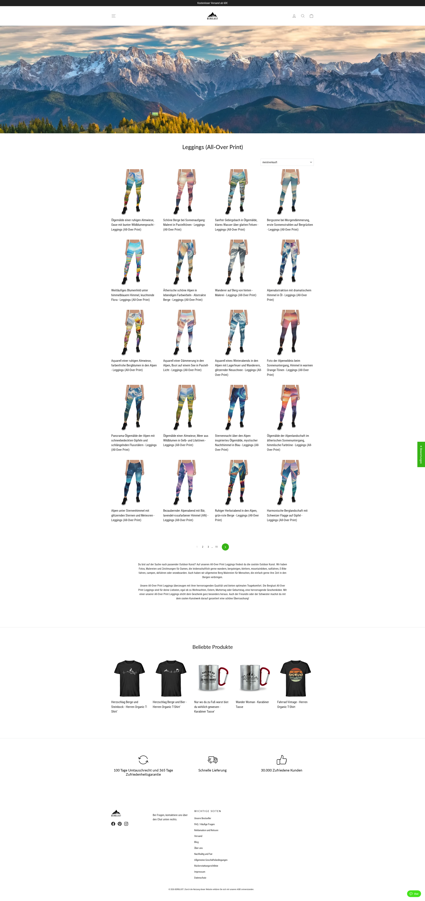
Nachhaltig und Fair (203, 854)
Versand (198, 836)
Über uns (198, 848)
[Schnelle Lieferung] (212, 760)
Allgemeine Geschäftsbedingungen (210, 859)
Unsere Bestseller (202, 818)
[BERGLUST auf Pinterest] (120, 824)
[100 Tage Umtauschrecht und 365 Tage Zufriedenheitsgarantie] (143, 760)
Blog (196, 842)
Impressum (199, 871)
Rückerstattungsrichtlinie (206, 865)
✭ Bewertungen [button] (421, 454)
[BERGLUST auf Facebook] (113, 824)
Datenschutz (200, 877)
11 (216, 546)
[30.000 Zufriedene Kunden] (282, 760)
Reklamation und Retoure (206, 830)
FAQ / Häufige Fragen (204, 824)
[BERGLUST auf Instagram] (126, 824)
